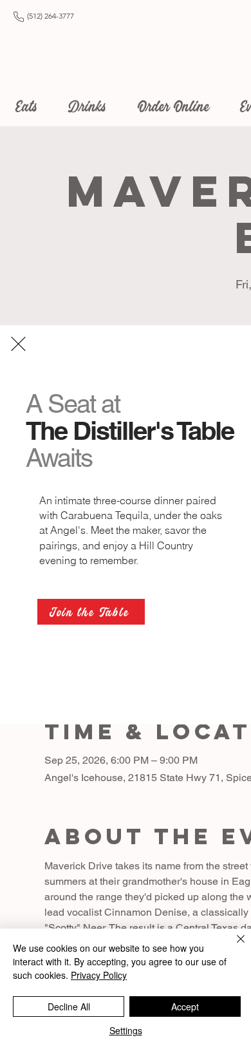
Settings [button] (125, 1030)
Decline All (69, 1006)
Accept (185, 1006)
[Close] (233, 946)
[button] (18, 344)
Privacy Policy (99, 975)
